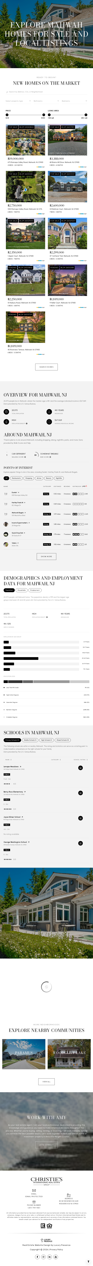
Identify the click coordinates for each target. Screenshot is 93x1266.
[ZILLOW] (55, 1257)
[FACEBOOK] (37, 1257)
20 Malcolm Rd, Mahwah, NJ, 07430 (14, 794)
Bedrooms (66, 101)
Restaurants (17, 478)
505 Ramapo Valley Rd (19, 495)
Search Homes (46, 367)
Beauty (49, 478)
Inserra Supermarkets (20, 523)
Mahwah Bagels (18, 513)
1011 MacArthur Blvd (18, 515)
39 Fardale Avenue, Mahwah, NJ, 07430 (15, 845)
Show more (46, 557)
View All (46, 1082)
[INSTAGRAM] (43, 1257)
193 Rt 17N (15, 546)
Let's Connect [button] (46, 1145)
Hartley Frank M (17, 503)
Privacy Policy (56, 1249)
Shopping (29, 478)
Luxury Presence (62, 1245)
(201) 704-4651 (34, 1208)
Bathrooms (38, 101)
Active (40, 478)
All (7, 478)
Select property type (14, 101)
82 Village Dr (16, 505)
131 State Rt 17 (16, 536)
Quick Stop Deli (17, 533)
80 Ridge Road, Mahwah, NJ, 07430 (14, 819)
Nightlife (60, 478)
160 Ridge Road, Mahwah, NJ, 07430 (14, 769)
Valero (14, 543)
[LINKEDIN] (49, 1257)
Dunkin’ (14, 492)
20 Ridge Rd (16, 526)
